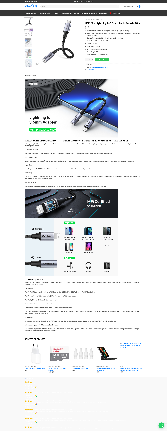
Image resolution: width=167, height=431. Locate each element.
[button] (128, 6)
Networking (85, 13)
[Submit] (117, 6)
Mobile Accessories (96, 19)
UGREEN (105, 67)
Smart (49, 13)
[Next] (78, 41)
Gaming (76, 13)
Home (87, 19)
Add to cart (102, 59)
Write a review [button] (29, 385)
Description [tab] (30, 76)
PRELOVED (116, 13)
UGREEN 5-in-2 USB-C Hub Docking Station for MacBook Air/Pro (131, 369)
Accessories (103, 13)
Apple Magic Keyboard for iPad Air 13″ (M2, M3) (107, 369)
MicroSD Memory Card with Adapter (57, 369)
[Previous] (38, 41)
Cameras (94, 13)
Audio (56, 13)
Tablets (33, 13)
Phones (27, 13)
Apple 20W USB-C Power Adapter (35, 368)
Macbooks (42, 13)
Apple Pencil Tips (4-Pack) (80, 368)
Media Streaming (66, 13)
